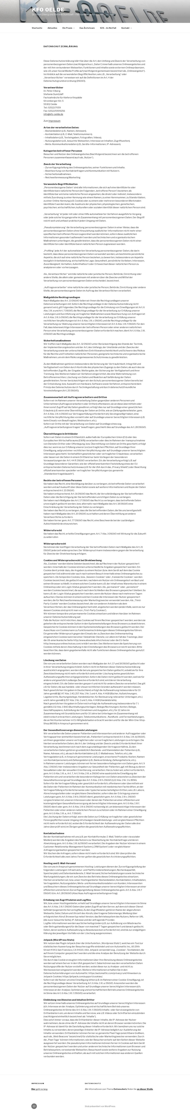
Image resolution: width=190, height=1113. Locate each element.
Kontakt (125, 28)
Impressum (54, 121)
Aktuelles (52, 28)
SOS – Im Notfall (108, 28)
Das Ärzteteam (87, 28)
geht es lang (39, 1089)
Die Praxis (67, 28)
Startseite (37, 28)
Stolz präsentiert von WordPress (100, 1106)
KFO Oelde (48, 10)
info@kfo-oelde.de (53, 114)
